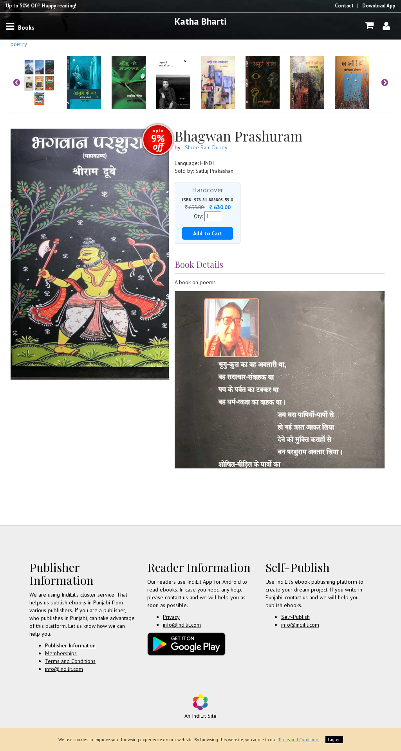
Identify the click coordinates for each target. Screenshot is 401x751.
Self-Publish (295, 616)
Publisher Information (70, 645)
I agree (334, 739)
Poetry (19, 44)
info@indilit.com (64, 668)
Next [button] (384, 82)
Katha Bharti (200, 21)
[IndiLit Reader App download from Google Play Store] (186, 643)
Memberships (61, 653)
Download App (378, 5)
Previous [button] (16, 82)
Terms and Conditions (70, 661)
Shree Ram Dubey (206, 147)
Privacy (171, 616)
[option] (44, 82)
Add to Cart (207, 233)
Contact (344, 5)
